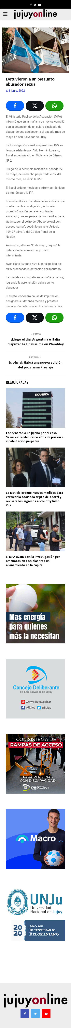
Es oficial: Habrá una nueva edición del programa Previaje (35, 365)
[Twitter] (35, 1013)
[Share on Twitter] (35, 106)
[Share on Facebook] (15, 106)
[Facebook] (25, 1013)
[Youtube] (46, 1013)
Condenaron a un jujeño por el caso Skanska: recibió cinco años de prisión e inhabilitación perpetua (35, 437)
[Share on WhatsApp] (54, 106)
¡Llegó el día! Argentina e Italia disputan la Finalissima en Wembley (35, 342)
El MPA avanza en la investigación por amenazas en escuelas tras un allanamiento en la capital (33, 561)
